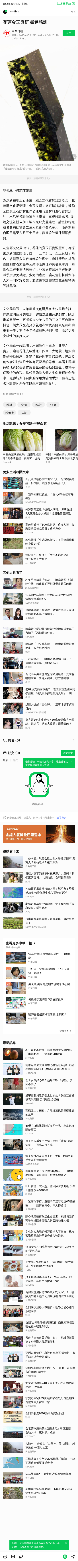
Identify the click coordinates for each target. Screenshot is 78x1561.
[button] (5, 1556)
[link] (13, 1556)
